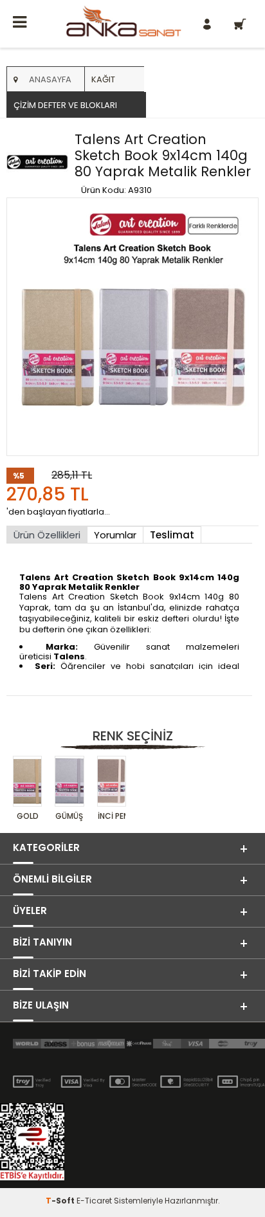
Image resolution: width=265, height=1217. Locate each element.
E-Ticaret (94, 1200)
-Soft (61, 1200)
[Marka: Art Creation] (37, 162)
